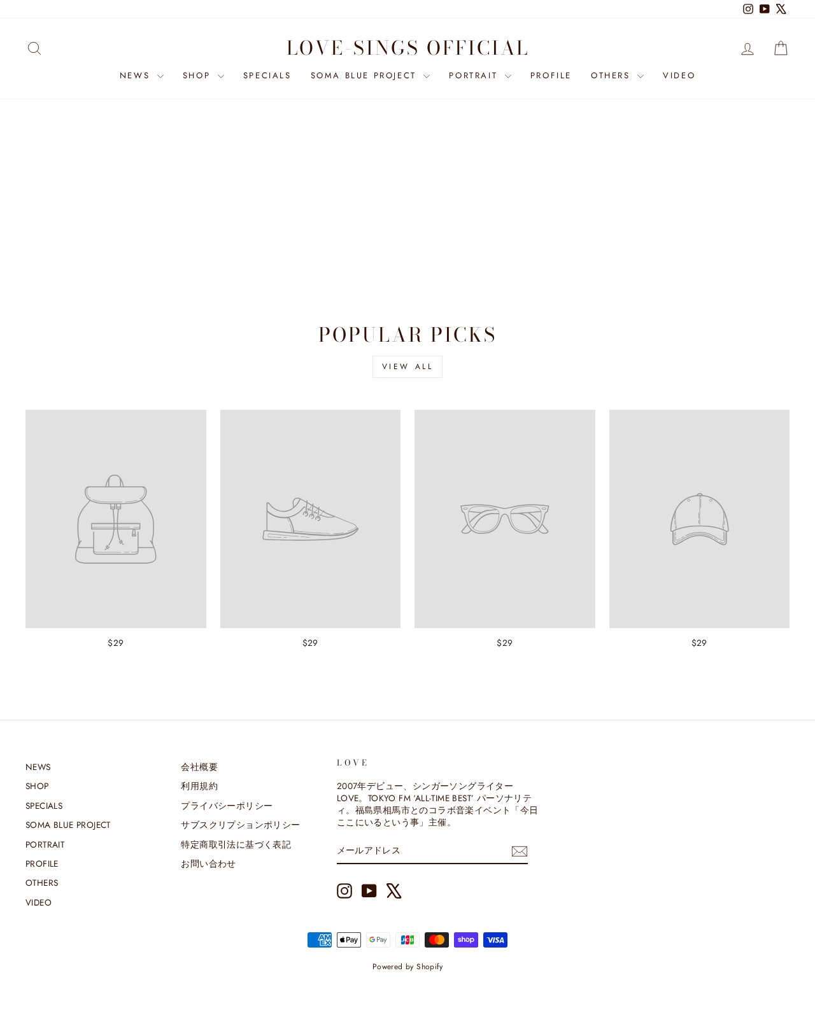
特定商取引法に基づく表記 (236, 844)
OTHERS (612, 75)
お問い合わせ (208, 863)
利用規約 (199, 786)
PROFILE (551, 75)
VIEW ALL (408, 366)
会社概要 (199, 766)
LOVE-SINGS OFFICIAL (408, 47)
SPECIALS (267, 75)
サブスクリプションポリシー (240, 824)
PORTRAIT (475, 75)
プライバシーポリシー (227, 805)
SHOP (199, 75)
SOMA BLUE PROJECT (366, 75)
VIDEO (679, 75)
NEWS (137, 75)
